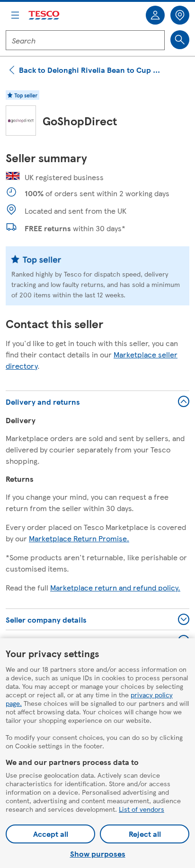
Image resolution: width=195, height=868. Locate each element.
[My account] (155, 15)
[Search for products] (179, 39)
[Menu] (15, 15)
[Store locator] (179, 15)
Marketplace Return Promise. (79, 538)
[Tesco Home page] (44, 15)
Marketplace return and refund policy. (115, 587)
